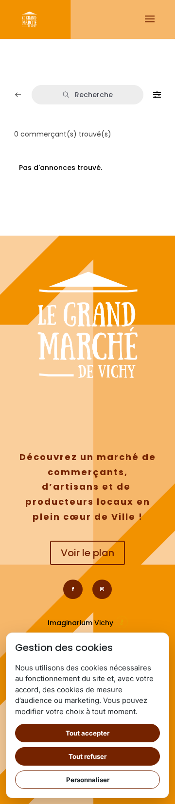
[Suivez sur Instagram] (102, 589)
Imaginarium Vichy (80, 623)
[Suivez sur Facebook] (73, 589)
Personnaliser (87, 780)
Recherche (94, 95)
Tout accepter (87, 733)
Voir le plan (87, 553)
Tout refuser (87, 756)
